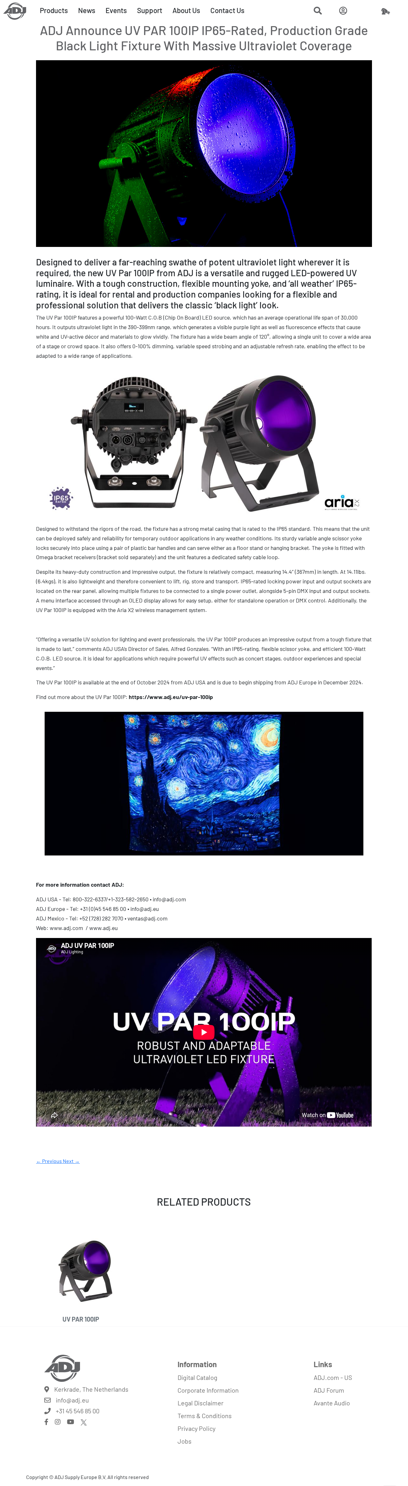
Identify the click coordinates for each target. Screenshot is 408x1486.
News (86, 10)
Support (149, 10)
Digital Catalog (197, 1377)
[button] (318, 12)
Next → (71, 1161)
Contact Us (227, 10)
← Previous (49, 1161)
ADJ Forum (329, 1390)
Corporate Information (208, 1390)
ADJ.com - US (333, 1377)
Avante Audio (332, 1403)
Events (116, 10)
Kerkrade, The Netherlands (91, 1389)
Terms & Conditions (205, 1415)
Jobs (185, 1441)
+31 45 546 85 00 (77, 1411)
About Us (186, 10)
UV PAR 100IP (80, 1319)
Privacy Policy (196, 1428)
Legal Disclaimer (200, 1403)
